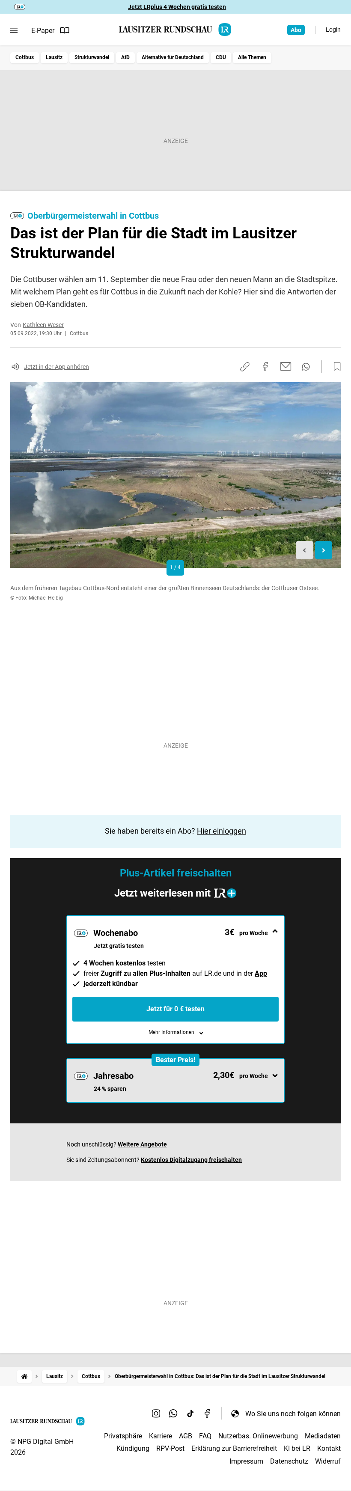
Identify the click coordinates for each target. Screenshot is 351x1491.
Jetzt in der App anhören (56, 366)
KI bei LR (297, 1448)
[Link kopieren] (244, 366)
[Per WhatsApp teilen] (305, 366)
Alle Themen (252, 57)
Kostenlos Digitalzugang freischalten (191, 1159)
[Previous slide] (304, 550)
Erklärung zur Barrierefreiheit (234, 1448)
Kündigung (132, 1448)
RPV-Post (170, 1448)
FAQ (205, 1436)
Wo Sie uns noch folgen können (293, 1414)
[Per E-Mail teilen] (285, 366)
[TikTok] (190, 1413)
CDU (221, 57)
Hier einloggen (221, 830)
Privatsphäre (123, 1436)
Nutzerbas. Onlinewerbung (258, 1436)
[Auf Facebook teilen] (265, 366)
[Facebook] (207, 1413)
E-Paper (42, 31)
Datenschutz (289, 1461)
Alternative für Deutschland (173, 57)
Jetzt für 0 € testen (175, 1009)
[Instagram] (156, 1413)
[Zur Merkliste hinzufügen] (335, 366)
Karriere (160, 1436)
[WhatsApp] (173, 1413)
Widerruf (328, 1461)
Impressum (246, 1461)
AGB (185, 1436)
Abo (296, 30)
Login (333, 29)
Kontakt (329, 1448)
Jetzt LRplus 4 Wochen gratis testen (177, 6)
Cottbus (24, 57)
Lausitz (54, 57)
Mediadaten (323, 1436)
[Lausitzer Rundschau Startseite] (175, 29)
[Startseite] (24, 1376)
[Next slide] (324, 550)
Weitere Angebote (142, 1144)
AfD (125, 57)
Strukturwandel (91, 57)
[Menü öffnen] (14, 30)
